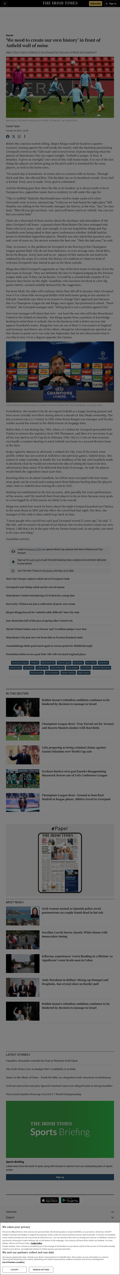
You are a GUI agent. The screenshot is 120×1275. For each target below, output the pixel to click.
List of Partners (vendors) (13, 1262)
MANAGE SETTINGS (41, 1270)
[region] (60, 1248)
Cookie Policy (36, 1243)
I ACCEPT (14, 1270)
